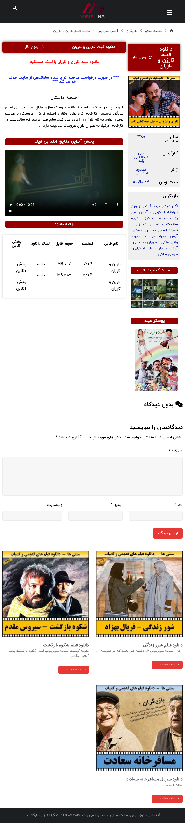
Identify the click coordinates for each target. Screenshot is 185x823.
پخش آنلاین (21, 268)
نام (179, 505)
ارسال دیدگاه (168, 533)
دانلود (40, 264)
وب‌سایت (54, 505)
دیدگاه (176, 451)
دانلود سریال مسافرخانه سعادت (154, 778)
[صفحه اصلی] (171, 31)
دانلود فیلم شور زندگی (163, 644)
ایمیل (116, 505)
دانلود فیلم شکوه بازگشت (66, 644)
